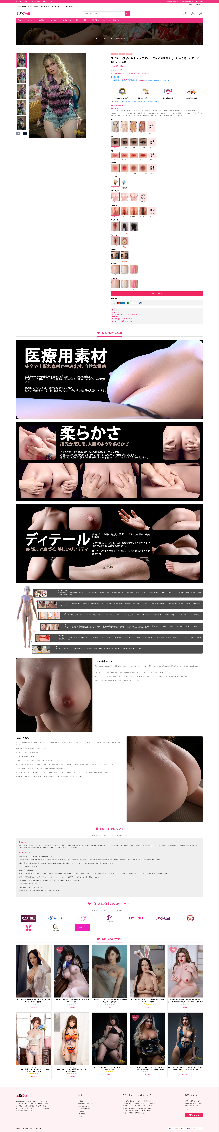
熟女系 (128, 101)
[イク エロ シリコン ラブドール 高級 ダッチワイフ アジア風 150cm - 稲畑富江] (71, 1039)
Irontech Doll (119, 105)
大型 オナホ (67, 20)
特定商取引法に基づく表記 (85, 1103)
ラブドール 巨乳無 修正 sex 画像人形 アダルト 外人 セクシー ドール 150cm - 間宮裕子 (34, 1001)
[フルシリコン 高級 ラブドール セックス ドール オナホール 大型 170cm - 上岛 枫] (33, 1039)
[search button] (127, 13)
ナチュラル (115, 133)
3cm (115, 201)
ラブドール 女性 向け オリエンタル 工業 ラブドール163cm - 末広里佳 (109, 1068)
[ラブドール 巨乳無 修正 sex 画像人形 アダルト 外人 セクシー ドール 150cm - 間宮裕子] (33, 971)
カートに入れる (156, 293)
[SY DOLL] (109, 918)
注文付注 (143, 201)
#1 (124, 232)
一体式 (115, 246)
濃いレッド (143, 159)
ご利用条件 (81, 1111)
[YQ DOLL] (190, 918)
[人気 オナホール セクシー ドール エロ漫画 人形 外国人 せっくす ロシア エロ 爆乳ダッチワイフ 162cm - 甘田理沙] (185, 971)
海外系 (134, 101)
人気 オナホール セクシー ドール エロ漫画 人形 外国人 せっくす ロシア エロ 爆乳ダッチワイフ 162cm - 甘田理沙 (185, 1001)
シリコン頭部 (40, 20)
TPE (29, 20)
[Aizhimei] (28, 918)
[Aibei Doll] (28, 927)
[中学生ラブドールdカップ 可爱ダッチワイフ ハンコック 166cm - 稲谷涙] (71, 971)
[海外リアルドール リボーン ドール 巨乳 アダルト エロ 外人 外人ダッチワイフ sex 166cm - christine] (185, 1039)
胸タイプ (116, 20)
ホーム (96, 38)
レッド (133, 159)
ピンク (115, 159)
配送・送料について (83, 1106)
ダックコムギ (142, 133)
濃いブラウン (143, 216)
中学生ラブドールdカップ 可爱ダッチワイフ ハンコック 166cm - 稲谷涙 (72, 1001)
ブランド (20, 20)
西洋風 (140, 101)
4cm (124, 201)
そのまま (115, 187)
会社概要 (80, 1101)
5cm (134, 201)
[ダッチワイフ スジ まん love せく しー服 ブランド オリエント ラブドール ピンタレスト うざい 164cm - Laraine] (147, 1039)
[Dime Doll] (82, 927)
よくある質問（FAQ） (84, 1108)
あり (124, 261)
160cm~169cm (120, 38)
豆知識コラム (191, 4)
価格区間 (95, 20)
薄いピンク (115, 216)
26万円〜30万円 (148, 101)
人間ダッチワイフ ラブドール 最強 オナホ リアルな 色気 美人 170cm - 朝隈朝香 (109, 1001)
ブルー (143, 147)
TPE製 (157, 101)
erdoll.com (28, 1128)
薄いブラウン (133, 216)
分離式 (124, 246)
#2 (133, 232)
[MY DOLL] (136, 918)
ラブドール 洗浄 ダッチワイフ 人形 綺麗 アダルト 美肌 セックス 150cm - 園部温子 (147, 1001)
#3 (133, 274)
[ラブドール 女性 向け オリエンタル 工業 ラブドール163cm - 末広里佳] (109, 1039)
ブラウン (133, 133)
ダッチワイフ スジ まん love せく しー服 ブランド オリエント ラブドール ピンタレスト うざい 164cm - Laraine (147, 1068)
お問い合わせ (199, 4)
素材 (77, 20)
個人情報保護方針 (83, 1114)
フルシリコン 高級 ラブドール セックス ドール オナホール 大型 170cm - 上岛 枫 (34, 1070)
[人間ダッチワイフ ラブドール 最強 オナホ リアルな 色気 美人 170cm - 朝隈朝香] (109, 971)
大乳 (123, 101)
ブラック (115, 147)
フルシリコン (53, 20)
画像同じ (151, 133)
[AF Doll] (82, 918)
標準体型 (117, 101)
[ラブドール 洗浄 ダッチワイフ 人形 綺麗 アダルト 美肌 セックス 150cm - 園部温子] (147, 971)
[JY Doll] (55, 918)
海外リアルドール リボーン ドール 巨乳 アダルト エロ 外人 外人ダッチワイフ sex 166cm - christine (185, 1068)
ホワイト (124, 133)
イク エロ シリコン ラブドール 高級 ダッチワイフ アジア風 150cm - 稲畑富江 (71, 1070)
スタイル (105, 20)
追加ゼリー (124, 188)
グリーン (134, 147)
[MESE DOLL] (163, 918)
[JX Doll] (55, 927)
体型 (85, 20)
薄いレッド (124, 159)
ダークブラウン (143, 173)
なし (115, 231)
